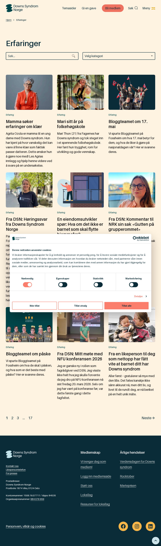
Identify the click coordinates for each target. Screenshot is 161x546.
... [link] (23, 418)
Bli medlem (112, 8)
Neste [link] (146, 418)
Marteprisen (128, 485)
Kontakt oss (12, 466)
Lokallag (86, 495)
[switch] (62, 284)
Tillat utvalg (80, 305)
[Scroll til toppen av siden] (155, 540)
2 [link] (12, 418)
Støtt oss (86, 485)
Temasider (69, 8)
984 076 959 (37, 499)
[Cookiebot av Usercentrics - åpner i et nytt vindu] (135, 238)
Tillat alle (126, 305)
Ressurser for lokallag (95, 504)
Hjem (8, 19)
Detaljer (138, 296)
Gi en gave (89, 8)
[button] (119, 56)
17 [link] (30, 418)
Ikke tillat (34, 305)
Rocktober (127, 476)
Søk (130, 8)
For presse (11, 473)
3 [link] (18, 418)
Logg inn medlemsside (95, 476)
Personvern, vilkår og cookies (26, 526)
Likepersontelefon (16, 469)
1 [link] (7, 418)
